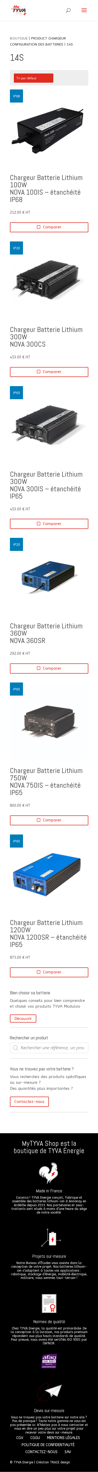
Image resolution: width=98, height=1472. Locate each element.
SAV (68, 1452)
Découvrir (23, 1018)
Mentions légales (63, 1438)
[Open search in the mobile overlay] (49, 1048)
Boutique (19, 38)
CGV (19, 1438)
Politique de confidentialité (48, 1445)
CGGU (35, 1438)
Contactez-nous (29, 1101)
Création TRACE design (53, 1462)
